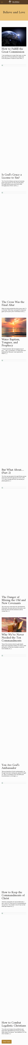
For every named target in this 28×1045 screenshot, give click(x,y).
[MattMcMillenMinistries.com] (14, 2)
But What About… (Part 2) (13, 471)
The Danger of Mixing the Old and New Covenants (14, 600)
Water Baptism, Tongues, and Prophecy (11, 342)
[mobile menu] (2, 2)
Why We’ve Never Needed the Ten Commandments (13, 637)
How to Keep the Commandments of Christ (13, 895)
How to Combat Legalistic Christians (14, 1024)
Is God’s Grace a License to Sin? (12, 176)
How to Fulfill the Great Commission (13, 50)
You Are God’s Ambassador (10, 766)
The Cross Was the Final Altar (13, 303)
